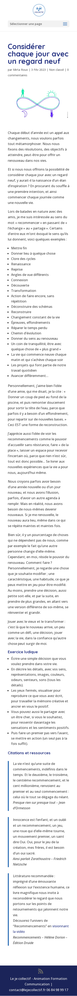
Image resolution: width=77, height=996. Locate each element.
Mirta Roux (20, 70)
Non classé (56, 70)
